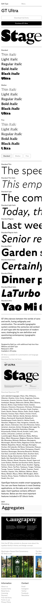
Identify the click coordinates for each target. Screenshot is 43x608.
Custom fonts (6, 589)
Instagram (25, 589)
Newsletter (25, 595)
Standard (6, 156)
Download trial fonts (21, 18)
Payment (4, 595)
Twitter (24, 591)
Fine (27, 156)
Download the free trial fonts (11, 359)
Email (23, 586)
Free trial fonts (6, 598)
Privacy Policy (6, 602)
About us (4, 586)
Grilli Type (4, 4)
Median (17, 156)
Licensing (4, 593)
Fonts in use (5, 600)
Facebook (25, 593)
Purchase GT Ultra (21, 23)
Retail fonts (5, 591)
